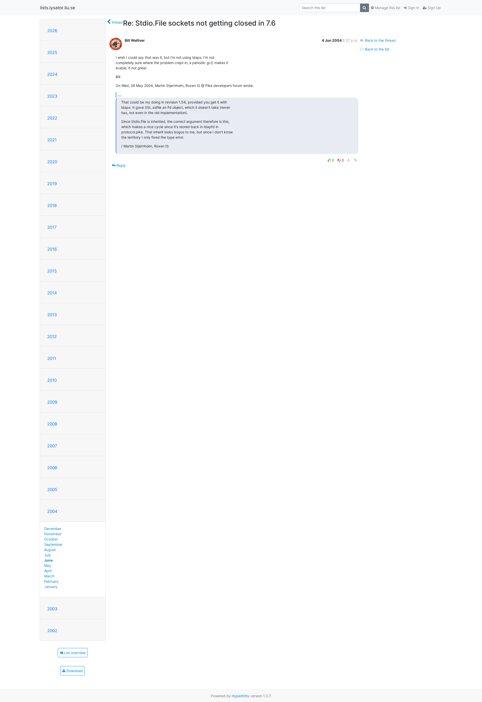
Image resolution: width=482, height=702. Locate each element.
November (53, 534)
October (51, 539)
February (51, 581)
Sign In (413, 8)
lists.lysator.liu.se (57, 7)
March (49, 576)
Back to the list (376, 49)
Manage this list (387, 8)
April (47, 571)
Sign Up (434, 8)
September (53, 544)
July (47, 555)
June (48, 560)
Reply (120, 165)
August (50, 550)
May (47, 565)
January (50, 586)
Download (74, 671)
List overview (74, 653)
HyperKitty (240, 696)
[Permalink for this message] (355, 160)
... (119, 94)
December (52, 528)
